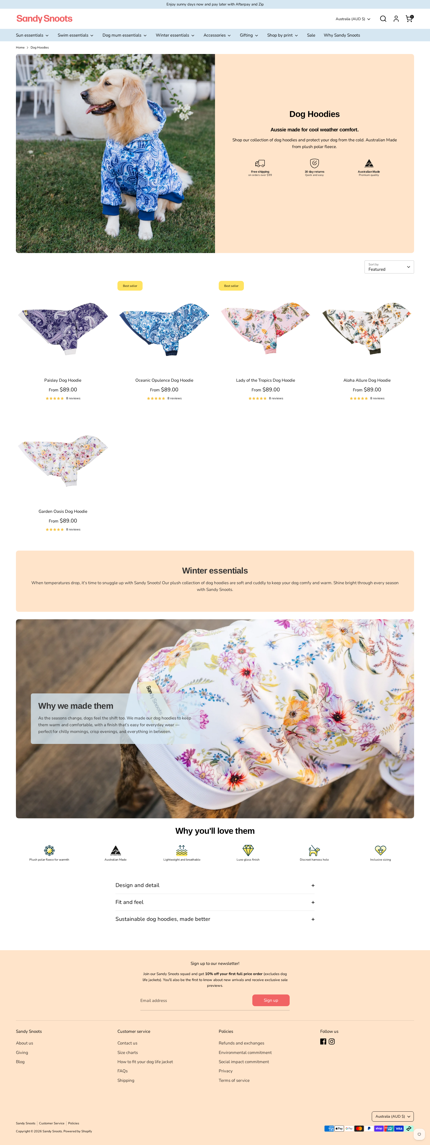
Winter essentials (173, 35)
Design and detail (137, 885)
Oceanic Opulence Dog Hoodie (164, 380)
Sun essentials (30, 35)
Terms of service (234, 1080)
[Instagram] (332, 1041)
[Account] (396, 19)
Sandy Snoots (25, 1123)
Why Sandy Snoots (342, 35)
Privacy (226, 1071)
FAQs (122, 1071)
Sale (311, 35)
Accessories (215, 35)
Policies (73, 1123)
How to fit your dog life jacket (145, 1062)
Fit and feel (129, 902)
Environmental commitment (245, 1052)
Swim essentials (73, 35)
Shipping (125, 1080)
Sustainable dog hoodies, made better (162, 919)
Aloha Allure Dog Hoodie (367, 380)
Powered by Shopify (77, 1131)
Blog (20, 1062)
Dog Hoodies (40, 47)
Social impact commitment (244, 1062)
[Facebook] (323, 1041)
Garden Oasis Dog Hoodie (63, 511)
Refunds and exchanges (241, 1043)
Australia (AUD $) (350, 18)
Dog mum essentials (122, 35)
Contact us (127, 1043)
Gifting (247, 35)
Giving (22, 1052)
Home (20, 47)
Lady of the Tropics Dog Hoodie (265, 380)
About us (24, 1043)
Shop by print (280, 35)
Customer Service (51, 1123)
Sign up (271, 1000)
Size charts (127, 1052)
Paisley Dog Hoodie (62, 380)
